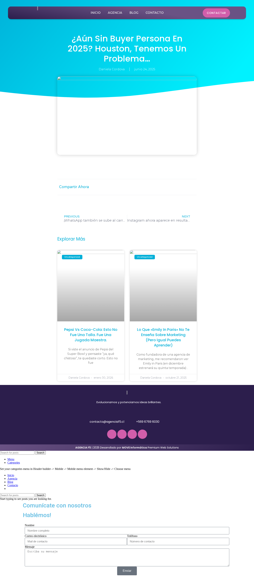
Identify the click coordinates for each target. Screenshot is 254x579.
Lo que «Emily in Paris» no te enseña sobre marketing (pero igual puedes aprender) (163, 337)
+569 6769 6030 (147, 422)
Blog (133, 12)
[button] (156, 187)
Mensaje (30, 546)
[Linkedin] (142, 434)
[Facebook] (111, 434)
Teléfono (132, 536)
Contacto (155, 12)
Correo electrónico (35, 536)
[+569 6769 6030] (131, 420)
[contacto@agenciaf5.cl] (84, 420)
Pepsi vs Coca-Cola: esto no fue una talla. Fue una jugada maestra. (90, 335)
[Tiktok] (132, 434)
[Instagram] (122, 434)
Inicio (96, 12)
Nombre (29, 525)
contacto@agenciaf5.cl (107, 422)
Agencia (115, 12)
